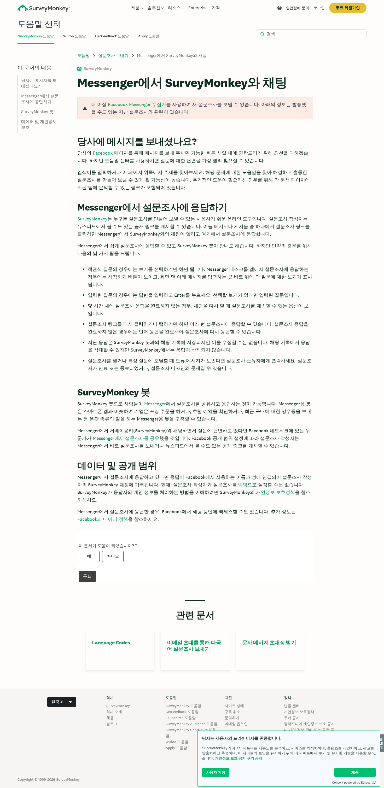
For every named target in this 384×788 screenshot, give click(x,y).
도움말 (83, 55)
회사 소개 (114, 711)
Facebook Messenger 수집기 (137, 104)
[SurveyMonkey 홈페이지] (44, 8)
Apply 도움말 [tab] (148, 36)
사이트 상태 (234, 705)
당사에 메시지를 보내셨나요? (39, 83)
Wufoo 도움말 (177, 741)
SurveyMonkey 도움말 (183, 705)
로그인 (319, 7)
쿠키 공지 (254, 758)
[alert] (195, 108)
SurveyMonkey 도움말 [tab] (36, 36)
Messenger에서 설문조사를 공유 (126, 438)
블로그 (111, 723)
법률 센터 (292, 705)
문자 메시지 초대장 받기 (269, 642)
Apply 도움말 (176, 747)
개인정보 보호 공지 (230, 758)
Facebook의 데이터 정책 (102, 519)
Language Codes (111, 642)
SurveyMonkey (92, 219)
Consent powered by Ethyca (351, 782)
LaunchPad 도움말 (181, 717)
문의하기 (232, 717)
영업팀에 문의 (297, 7)
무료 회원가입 (348, 7)
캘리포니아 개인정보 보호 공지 (309, 723)
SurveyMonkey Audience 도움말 (191, 723)
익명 (242, 485)
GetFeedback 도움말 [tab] (112, 36)
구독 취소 (232, 711)
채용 (110, 717)
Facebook (103, 153)
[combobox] (61, 702)
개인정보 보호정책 (275, 492)
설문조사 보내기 (113, 55)
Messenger (155, 404)
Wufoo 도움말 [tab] (74, 36)
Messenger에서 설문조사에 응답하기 (40, 98)
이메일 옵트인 (236, 723)
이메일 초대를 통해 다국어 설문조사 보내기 (194, 645)
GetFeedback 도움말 (182, 711)
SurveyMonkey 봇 (37, 111)
